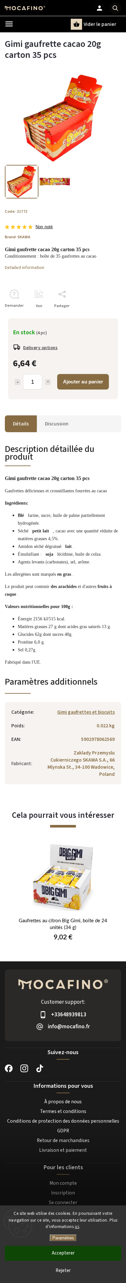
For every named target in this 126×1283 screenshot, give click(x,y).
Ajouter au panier (83, 381)
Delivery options (40, 348)
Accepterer (63, 1253)
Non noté (44, 227)
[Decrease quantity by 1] (17, 382)
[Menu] (9, 24)
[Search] (115, 8)
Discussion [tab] (56, 423)
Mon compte (63, 1183)
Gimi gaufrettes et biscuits (86, 712)
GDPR (63, 1130)
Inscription (63, 1192)
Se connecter (63, 1202)
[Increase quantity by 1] (48, 382)
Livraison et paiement (63, 1150)
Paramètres (63, 1237)
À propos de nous (63, 1101)
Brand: (17, 237)
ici (77, 1227)
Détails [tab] (21, 423)
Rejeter (63, 1270)
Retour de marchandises (63, 1140)
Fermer (100, 317)
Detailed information (24, 267)
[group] (63, 899)
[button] (63, 940)
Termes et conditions (63, 1111)
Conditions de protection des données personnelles (63, 1121)
